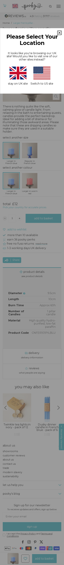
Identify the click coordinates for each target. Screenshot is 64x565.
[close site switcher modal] (59, 33)
